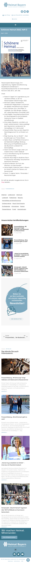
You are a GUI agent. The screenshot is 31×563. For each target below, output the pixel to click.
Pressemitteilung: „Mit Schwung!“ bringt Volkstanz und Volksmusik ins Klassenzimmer (21, 228)
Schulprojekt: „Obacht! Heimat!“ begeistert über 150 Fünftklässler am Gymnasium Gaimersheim (21, 269)
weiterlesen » (4, 391)
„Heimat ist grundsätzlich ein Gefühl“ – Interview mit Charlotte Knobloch (21, 255)
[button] (15, 25)
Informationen (15, 206)
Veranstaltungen (21, 209)
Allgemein (4, 194)
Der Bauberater (6, 206)
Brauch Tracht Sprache (19, 203)
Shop (3, 182)
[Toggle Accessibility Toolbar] (28, 560)
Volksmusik (19, 194)
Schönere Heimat (6, 203)
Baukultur (20, 197)
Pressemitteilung (6, 209)
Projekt (14, 209)
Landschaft (5, 197)
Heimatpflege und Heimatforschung (11, 200)
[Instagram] (27, 11)
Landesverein (11, 194)
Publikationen (13, 197)
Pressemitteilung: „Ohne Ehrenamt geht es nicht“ (21, 240)
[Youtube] (25, 11)
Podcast (22, 206)
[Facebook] (22, 11)
